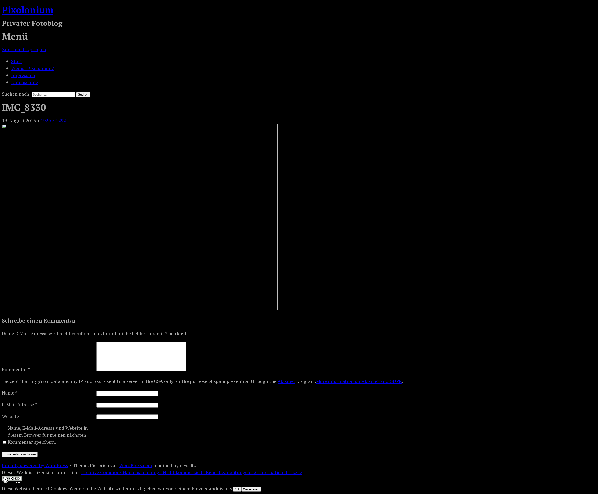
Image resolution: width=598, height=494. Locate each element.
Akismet (286, 381)
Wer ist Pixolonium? (32, 68)
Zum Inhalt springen (24, 49)
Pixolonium (27, 10)
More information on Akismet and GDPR (359, 381)
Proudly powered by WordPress (35, 465)
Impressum (23, 75)
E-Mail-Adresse (19, 404)
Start (16, 61)
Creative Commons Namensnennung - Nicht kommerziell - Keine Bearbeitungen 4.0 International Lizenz (191, 472)
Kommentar (16, 369)
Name (9, 393)
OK (237, 489)
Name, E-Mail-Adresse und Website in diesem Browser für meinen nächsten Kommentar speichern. (48, 435)
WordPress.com (135, 465)
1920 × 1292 (53, 120)
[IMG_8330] (140, 308)
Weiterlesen (251, 489)
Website (10, 416)
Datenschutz (24, 82)
